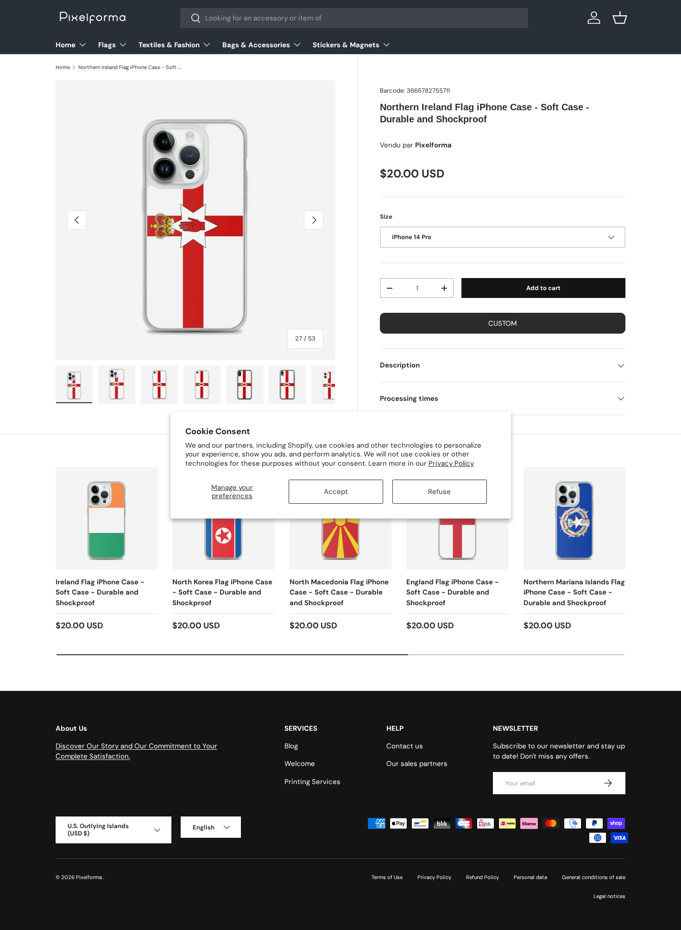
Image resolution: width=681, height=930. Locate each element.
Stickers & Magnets (346, 45)
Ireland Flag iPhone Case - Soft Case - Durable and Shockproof (100, 592)
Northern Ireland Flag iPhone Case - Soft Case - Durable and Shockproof (130, 67)
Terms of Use (387, 877)
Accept (336, 491)
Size (386, 217)
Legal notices (609, 896)
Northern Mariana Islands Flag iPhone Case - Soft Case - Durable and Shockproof (574, 592)
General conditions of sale (593, 877)
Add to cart (543, 288)
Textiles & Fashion (169, 45)
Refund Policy (482, 877)
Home (66, 45)
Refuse (439, 491)
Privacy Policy (451, 463)
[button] (620, 17)
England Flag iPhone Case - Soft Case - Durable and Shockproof (452, 592)
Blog (291, 746)
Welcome (299, 763)
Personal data (530, 877)
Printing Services (312, 781)
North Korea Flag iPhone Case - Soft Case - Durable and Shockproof (222, 592)
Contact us (404, 746)
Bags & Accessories (256, 45)
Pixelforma (89, 877)
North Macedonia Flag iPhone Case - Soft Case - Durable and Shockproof (339, 592)
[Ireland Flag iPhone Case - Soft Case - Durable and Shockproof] (107, 518)
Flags (107, 45)
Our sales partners (417, 763)
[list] (195, 220)
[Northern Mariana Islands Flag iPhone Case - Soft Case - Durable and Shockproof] (574, 518)
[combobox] (354, 18)
